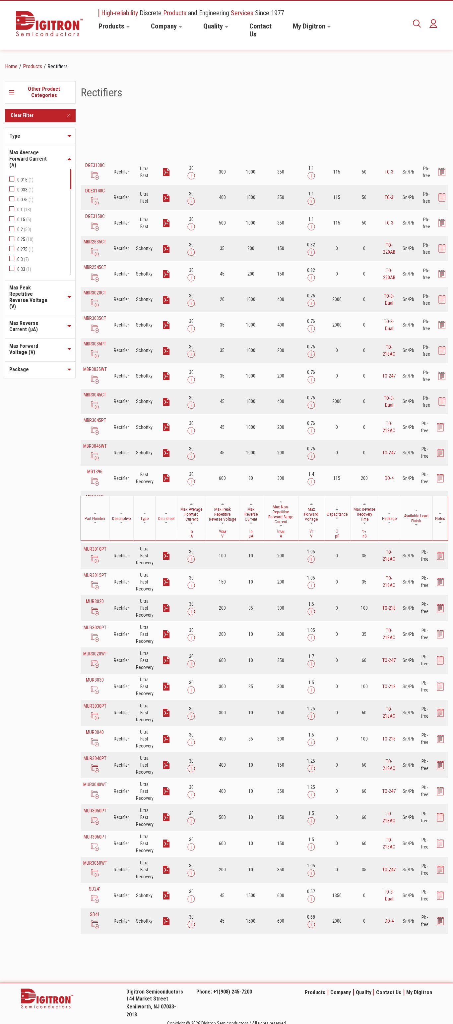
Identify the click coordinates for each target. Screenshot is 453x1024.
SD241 (95, 889)
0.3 (23, 259)
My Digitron (309, 26)
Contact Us (260, 30)
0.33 (24, 269)
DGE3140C (95, 190)
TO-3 (389, 172)
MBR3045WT (95, 446)
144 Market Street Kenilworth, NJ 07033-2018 (151, 1007)
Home (11, 66)
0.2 (24, 229)
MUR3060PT (95, 837)
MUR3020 (95, 601)
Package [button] (19, 369)
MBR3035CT (95, 318)
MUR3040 (95, 732)
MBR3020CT (95, 292)
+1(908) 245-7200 (232, 992)
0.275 (25, 249)
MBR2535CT (95, 241)
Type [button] (14, 136)
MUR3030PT (95, 706)
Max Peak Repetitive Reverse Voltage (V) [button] (28, 297)
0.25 (25, 239)
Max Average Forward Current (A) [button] (28, 158)
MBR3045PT (95, 420)
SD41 (95, 914)
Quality (213, 26)
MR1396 (94, 471)
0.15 (24, 219)
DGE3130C (95, 165)
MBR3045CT (95, 394)
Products (111, 26)
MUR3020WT (95, 653)
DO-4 (389, 478)
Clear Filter (22, 115)
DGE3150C (95, 216)
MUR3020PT (95, 627)
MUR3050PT (95, 810)
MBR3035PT (95, 343)
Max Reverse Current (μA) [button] (23, 326)
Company (164, 26)
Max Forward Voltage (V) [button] (23, 349)
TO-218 (389, 608)
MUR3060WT (95, 863)
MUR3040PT (95, 758)
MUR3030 (95, 680)
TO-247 (389, 376)
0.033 (25, 189)
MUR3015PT (95, 575)
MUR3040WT (95, 784)
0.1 (24, 209)
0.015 (25, 179)
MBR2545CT (95, 267)
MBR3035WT (95, 369)
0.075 (25, 199)
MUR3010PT (95, 549)
